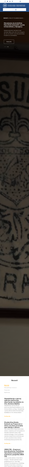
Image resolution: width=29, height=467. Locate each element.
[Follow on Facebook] (5, 1)
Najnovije (6, 385)
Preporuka (7, 390)
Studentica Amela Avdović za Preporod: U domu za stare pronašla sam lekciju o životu (13, 424)
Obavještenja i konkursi (10, 387)
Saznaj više (8, 41)
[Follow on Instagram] (12, 1)
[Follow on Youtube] (7, 1)
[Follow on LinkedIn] (10, 1)
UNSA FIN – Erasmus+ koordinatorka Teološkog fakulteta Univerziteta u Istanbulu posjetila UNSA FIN (14, 452)
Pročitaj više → (7, 416)
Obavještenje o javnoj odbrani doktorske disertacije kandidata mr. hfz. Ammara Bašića (14, 401)
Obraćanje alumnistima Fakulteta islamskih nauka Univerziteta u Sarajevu (14, 25)
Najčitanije (7, 392)
